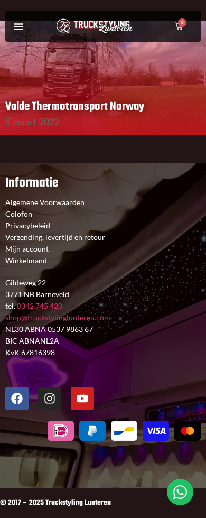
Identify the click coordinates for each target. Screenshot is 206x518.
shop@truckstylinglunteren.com (57, 317)
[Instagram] (49, 398)
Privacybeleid (27, 225)
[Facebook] (17, 398)
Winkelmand (26, 260)
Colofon (18, 213)
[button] (18, 26)
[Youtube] (82, 398)
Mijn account (27, 248)
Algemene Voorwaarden (45, 202)
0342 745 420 (38, 305)
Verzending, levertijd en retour (55, 237)
